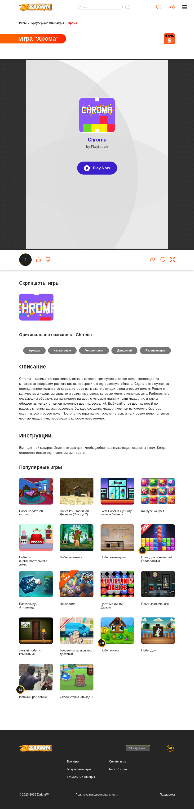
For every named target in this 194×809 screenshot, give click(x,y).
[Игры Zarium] (35, 5)
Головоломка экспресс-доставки (76, 652)
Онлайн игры (118, 761)
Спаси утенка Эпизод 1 (76, 697)
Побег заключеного (155, 604)
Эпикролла (67, 590)
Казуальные (62, 350)
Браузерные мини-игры (47, 23)
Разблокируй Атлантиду (28, 605)
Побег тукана (110, 647)
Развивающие (155, 350)
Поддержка (167, 794)
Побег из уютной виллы (31, 512)
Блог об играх (118, 769)
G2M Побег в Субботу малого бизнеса (116, 512)
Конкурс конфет (152, 511)
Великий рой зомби (33, 693)
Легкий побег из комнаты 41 (30, 652)
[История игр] (172, 7)
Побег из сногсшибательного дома (33, 561)
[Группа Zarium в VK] (170, 748)
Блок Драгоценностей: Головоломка (157, 555)
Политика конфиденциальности (97, 794)
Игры (22, 23)
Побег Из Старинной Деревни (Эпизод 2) (74, 512)
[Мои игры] (158, 7)
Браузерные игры (79, 769)
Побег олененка (71, 557)
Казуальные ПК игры (81, 777)
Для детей (124, 350)
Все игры (73, 761)
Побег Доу (148, 650)
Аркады (34, 350)
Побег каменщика (113, 557)
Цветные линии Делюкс (112, 605)
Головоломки (94, 350)
